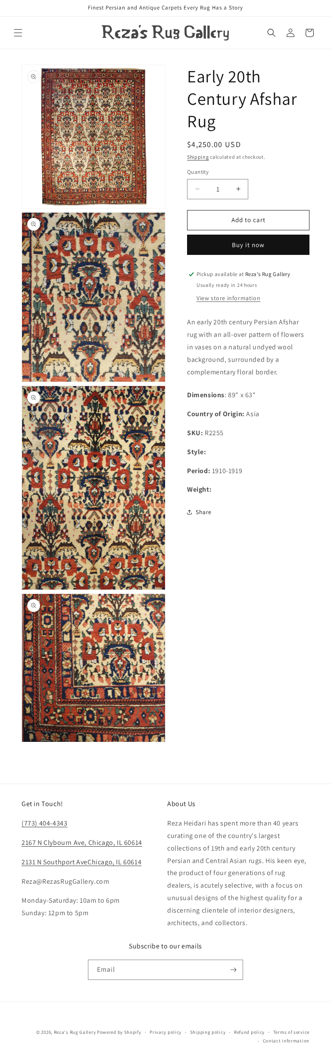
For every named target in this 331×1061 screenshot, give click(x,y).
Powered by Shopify (119, 1032)
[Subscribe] (233, 970)
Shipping (198, 157)
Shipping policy (208, 1032)
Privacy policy (165, 1032)
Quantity (198, 172)
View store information (228, 298)
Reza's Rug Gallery (75, 1032)
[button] (18, 32)
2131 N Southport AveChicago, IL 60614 (81, 861)
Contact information (286, 1041)
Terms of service (291, 1032)
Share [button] (204, 512)
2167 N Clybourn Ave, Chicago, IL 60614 (82, 842)
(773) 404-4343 (44, 823)
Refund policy (249, 1032)
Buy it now (248, 245)
